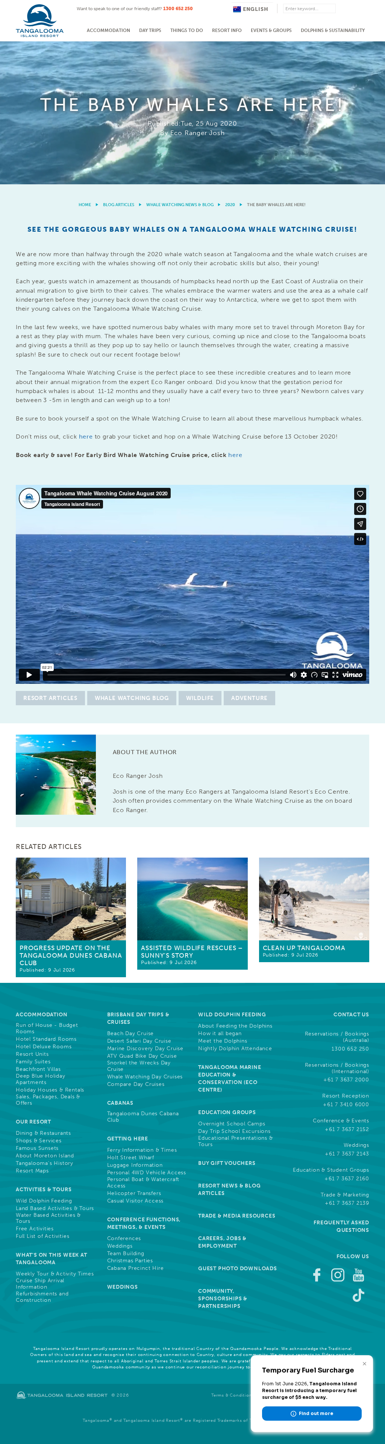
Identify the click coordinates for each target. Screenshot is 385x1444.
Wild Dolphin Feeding (44, 1201)
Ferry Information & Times (142, 1150)
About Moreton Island (45, 1156)
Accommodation (108, 30)
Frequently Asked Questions (341, 1226)
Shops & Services (39, 1141)
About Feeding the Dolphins (235, 1026)
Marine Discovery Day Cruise (145, 1049)
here (86, 436)
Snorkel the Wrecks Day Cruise (139, 1066)
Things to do (186, 30)
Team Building (125, 1254)
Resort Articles (50, 698)
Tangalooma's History (44, 1163)
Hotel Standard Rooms (46, 1039)
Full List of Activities (42, 1236)
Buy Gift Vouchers (227, 1163)
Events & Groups (271, 30)
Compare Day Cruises (136, 1084)
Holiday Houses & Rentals (50, 1090)
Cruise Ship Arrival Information (40, 1284)
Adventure (249, 698)
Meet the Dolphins (222, 1041)
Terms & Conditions (232, 1395)
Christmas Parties (130, 1261)
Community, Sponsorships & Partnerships (222, 1298)
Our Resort (33, 1122)
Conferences (124, 1239)
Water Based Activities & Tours (48, 1218)
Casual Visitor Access (135, 1201)
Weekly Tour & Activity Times (55, 1274)
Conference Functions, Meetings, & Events (144, 1223)
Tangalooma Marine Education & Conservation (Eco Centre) (229, 1078)
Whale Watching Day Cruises (145, 1077)
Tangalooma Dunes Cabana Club (143, 1117)
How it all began (220, 1034)
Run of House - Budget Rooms (47, 1028)
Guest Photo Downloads (237, 1268)
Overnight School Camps (231, 1124)
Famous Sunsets (37, 1148)
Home (85, 204)
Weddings (120, 1246)
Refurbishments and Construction (42, 1297)
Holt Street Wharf (131, 1158)
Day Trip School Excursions (234, 1131)
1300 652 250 (178, 8)
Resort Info (227, 30)
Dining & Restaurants (43, 1133)
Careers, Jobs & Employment (222, 1242)
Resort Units (32, 1054)
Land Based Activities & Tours (55, 1209)
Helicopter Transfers (134, 1193)
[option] (192, 112)
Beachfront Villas (38, 1069)
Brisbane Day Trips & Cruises (138, 1018)
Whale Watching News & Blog (180, 204)
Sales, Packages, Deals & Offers (48, 1100)
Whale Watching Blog (132, 698)
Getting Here (128, 1139)
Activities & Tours (43, 1189)
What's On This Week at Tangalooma (51, 1259)
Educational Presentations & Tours (235, 1141)
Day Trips (150, 30)
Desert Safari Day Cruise (139, 1041)
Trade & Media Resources (236, 1216)
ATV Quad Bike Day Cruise (142, 1056)
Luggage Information (135, 1165)
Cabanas (120, 1103)
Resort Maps (32, 1171)
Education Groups (227, 1112)
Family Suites (33, 1062)
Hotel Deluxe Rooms (43, 1047)
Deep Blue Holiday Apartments (40, 1079)
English (255, 9)
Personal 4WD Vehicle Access (146, 1173)
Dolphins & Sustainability (333, 30)
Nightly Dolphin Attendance (235, 1049)
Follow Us (352, 1256)
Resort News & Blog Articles (229, 1190)
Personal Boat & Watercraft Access (143, 1183)
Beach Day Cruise (130, 1034)
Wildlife (200, 698)
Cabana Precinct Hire (135, 1268)
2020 (230, 204)
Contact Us (351, 1014)
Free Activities (35, 1229)
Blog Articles (118, 204)
